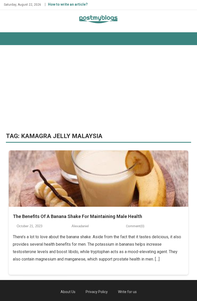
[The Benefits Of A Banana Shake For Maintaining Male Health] (98, 178)
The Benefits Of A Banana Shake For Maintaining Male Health (77, 216)
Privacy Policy (97, 292)
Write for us (127, 292)
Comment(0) (135, 226)
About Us (68, 292)
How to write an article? (68, 4)
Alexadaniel (80, 226)
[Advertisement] (98, 88)
